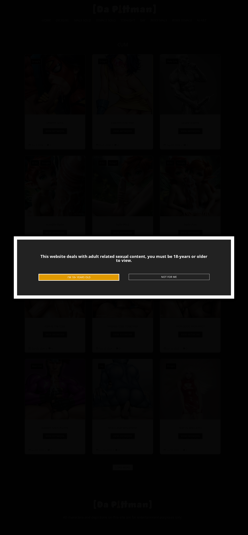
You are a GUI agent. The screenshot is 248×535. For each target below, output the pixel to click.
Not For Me (169, 277)
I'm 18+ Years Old (79, 277)
